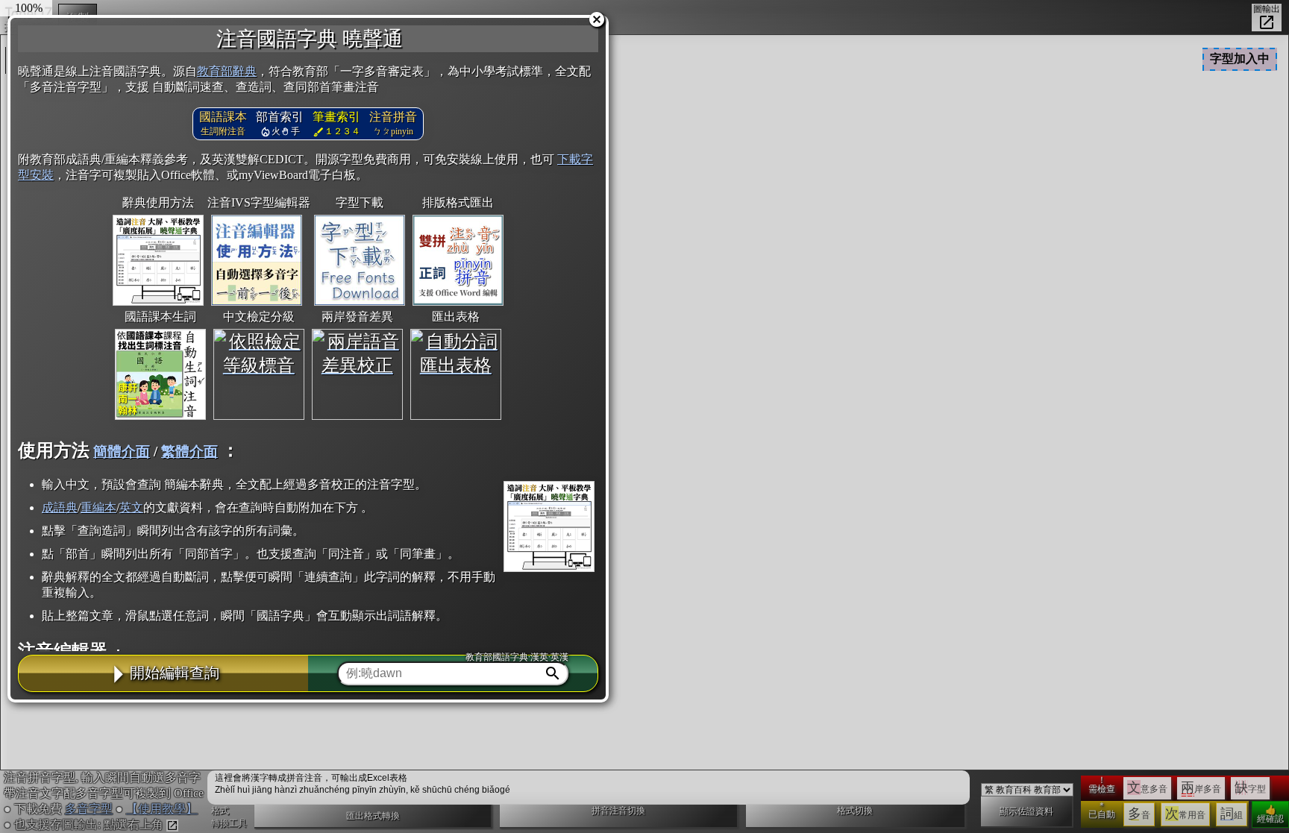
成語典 (60, 507)
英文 (131, 507)
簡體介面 (121, 451)
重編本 (98, 507)
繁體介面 (189, 451)
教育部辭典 (227, 71)
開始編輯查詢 (174, 673)
